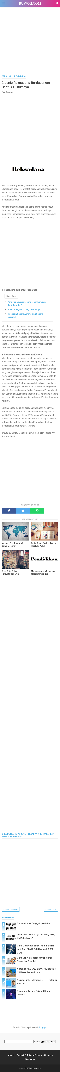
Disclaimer (30, 1059)
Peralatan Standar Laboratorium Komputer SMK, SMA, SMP (27, 303)
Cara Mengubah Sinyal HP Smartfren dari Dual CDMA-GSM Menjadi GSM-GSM (36, 949)
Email (37, 1041)
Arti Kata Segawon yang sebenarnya (24, 309)
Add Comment (7, 92)
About (11, 1055)
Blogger (43, 1027)
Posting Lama (50, 909)
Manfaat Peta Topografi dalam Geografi (12, 544)
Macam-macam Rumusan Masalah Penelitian (43, 572)
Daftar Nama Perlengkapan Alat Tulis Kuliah (43, 544)
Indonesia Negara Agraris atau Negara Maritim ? (25, 315)
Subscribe (49, 1041)
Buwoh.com (30, 3)
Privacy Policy (33, 1055)
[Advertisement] (30, 42)
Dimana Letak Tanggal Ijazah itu (33, 923)
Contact (20, 1055)
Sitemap (47, 1055)
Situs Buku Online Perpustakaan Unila (10, 572)
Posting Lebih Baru (10, 909)
